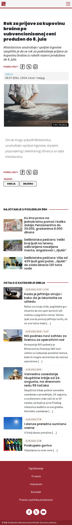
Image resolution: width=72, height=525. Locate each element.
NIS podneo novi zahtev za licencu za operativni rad (45, 338)
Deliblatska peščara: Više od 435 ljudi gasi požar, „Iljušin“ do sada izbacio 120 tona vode (46, 263)
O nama (36, 476)
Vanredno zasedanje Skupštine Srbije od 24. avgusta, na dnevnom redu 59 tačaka (42, 380)
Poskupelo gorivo (38, 445)
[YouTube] (43, 512)
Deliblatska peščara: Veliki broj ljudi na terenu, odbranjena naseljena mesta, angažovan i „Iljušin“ (45, 245)
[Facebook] (29, 512)
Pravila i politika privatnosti (36, 499)
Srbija (9, 74)
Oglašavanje (36, 468)
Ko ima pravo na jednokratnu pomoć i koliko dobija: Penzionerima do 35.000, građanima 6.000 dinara (45, 225)
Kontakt (36, 492)
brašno (28, 183)
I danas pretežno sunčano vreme (45, 426)
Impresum (36, 484)
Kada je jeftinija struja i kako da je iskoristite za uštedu (43, 298)
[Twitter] (36, 512)
